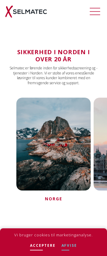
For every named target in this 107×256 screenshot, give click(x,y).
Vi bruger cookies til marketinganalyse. (53, 235)
